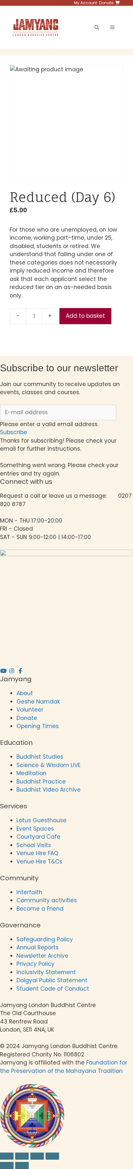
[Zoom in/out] (7, 1156)
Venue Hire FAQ (37, 853)
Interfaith (29, 892)
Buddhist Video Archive (48, 790)
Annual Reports (37, 947)
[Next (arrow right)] (22, 1165)
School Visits (33, 845)
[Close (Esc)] (52, 1156)
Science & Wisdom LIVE (48, 765)
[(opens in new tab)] (32, 1146)
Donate (26, 718)
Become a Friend (40, 909)
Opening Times (37, 726)
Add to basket (85, 316)
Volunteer (29, 710)
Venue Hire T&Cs (39, 861)
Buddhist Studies (39, 757)
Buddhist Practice (41, 781)
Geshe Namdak (38, 701)
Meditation (31, 773)
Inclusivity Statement (46, 972)
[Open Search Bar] (97, 27)
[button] (13, 432)
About (24, 693)
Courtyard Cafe (38, 837)
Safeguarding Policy (44, 939)
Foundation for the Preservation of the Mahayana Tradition (63, 1067)
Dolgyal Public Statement (51, 980)
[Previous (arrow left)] (7, 1165)
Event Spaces (35, 829)
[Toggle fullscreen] (22, 1156)
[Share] (37, 1156)
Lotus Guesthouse (41, 820)
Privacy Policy (36, 964)
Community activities (46, 900)
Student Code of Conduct (52, 989)
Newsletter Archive (42, 956)
